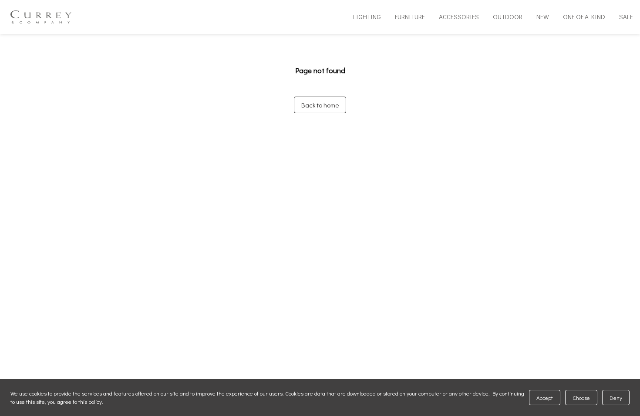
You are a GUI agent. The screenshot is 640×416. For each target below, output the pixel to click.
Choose (581, 397)
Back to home (320, 105)
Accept (544, 397)
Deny (616, 397)
